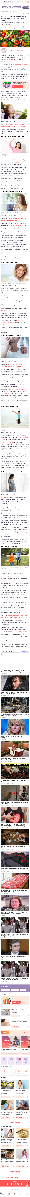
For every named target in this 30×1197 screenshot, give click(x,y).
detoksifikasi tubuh (15, 225)
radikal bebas (19, 162)
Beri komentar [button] (16, 1002)
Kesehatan (4, 7)
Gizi (10, 7)
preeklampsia (23, 533)
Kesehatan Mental (17, 7)
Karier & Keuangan (6, 1145)
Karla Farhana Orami (18, 50)
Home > (2, 11)
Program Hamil (19, 1145)
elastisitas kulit (5, 310)
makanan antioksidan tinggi (18, 631)
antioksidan (9, 59)
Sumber (6, 640)
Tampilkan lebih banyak (15, 1122)
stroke (13, 186)
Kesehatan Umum (13, 11)
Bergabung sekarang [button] (17, 86)
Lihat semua (25, 1032)
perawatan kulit (15, 990)
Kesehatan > (7, 11)
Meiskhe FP (18, 49)
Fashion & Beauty (20, 1166)
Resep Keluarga (5, 1166)
